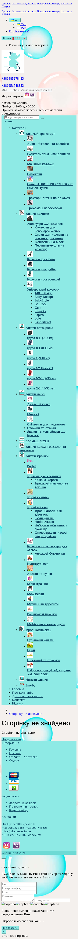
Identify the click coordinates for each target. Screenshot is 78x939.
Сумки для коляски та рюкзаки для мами (51, 236)
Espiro (39, 315)
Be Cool (41, 304)
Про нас (6, 3)
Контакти (66, 3)
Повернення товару (48, 3)
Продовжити (11, 739)
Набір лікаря (44, 522)
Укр (23, 24)
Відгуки (6, 6)
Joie (38, 318)
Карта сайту (18, 810)
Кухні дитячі (44, 518)
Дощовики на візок (49, 242)
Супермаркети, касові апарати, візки (51, 534)
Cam (38, 307)
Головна (15, 749)
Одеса (14, 760)
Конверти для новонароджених (47, 229)
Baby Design (44, 297)
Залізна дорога (46, 480)
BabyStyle (42, 300)
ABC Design (43, 293)
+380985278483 (13, 78)
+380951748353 (13, 85)
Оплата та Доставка (24, 3)
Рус (23, 28)
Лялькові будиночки (50, 553)
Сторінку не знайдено (25, 714)
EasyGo (40, 311)
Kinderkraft (43, 322)
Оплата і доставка (23, 757)
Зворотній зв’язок (22, 803)
